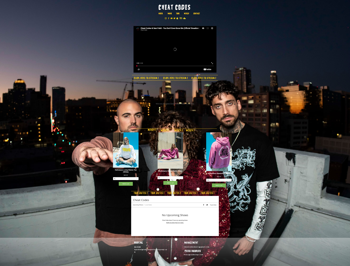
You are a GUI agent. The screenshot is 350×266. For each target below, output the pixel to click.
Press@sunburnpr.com (193, 254)
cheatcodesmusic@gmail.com (196, 247)
